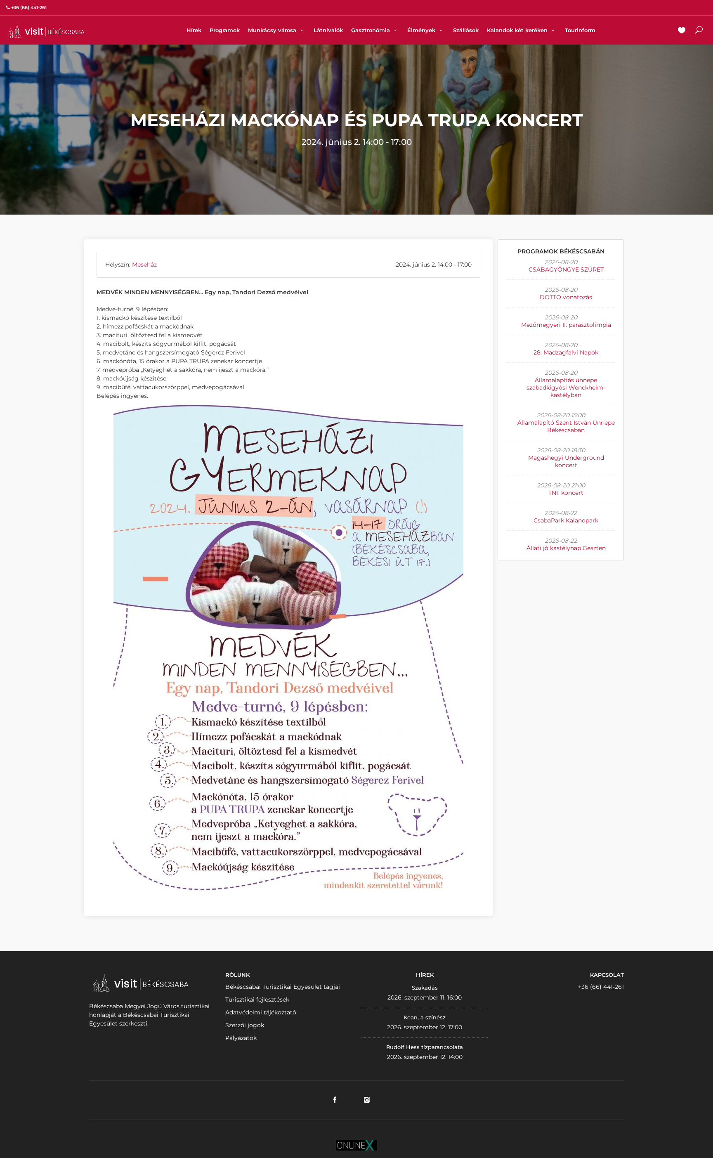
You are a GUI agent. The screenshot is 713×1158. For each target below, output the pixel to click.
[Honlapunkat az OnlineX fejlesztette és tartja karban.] (356, 1144)
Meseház (144, 264)
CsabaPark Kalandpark (566, 520)
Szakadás (425, 987)
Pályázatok (241, 1038)
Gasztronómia (371, 30)
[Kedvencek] (681, 31)
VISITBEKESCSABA (46, 31)
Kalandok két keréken (518, 30)
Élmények (422, 30)
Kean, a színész (425, 1017)
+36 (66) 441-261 (601, 986)
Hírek (194, 30)
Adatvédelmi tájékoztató (260, 1012)
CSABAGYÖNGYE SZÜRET (566, 269)
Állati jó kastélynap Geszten (566, 548)
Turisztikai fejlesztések (257, 999)
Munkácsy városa (273, 30)
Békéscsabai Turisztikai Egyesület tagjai (282, 986)
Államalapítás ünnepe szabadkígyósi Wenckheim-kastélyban (565, 387)
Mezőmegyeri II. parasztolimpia (566, 324)
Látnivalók (328, 30)
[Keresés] (699, 31)
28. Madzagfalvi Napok (566, 352)
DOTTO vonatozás (566, 297)
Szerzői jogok (244, 1025)
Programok (225, 30)
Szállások (466, 30)
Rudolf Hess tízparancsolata (424, 1047)
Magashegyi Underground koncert (566, 461)
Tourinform (580, 30)
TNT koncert (565, 492)
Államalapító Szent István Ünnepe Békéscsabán (566, 426)
